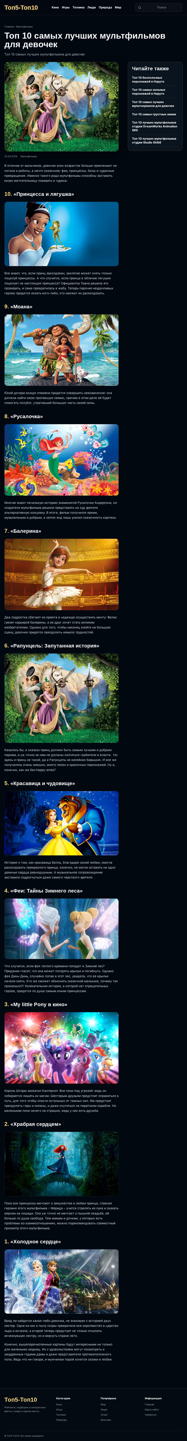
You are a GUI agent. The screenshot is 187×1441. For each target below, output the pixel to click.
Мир (118, 7)
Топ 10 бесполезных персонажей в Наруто (148, 79)
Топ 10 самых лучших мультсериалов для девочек (153, 104)
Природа (105, 7)
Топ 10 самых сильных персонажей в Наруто (148, 91)
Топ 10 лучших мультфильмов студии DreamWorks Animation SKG (154, 126)
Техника (78, 7)
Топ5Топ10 (21, 7)
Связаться (150, 1414)
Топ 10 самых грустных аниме (154, 114)
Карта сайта (152, 1409)
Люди (91, 7)
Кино (55, 7)
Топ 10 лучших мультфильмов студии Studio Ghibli (154, 140)
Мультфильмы (24, 26)
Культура (106, 1419)
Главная (9, 26)
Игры (66, 7)
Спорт (104, 1414)
